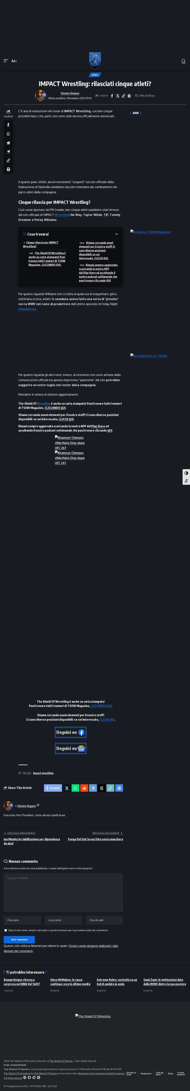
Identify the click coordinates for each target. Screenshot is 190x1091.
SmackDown (27, 309)
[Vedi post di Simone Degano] (40, 95)
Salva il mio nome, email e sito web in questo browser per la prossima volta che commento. (58, 930)
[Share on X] (117, 96)
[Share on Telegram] (8, 151)
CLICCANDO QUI (55, 408)
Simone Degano (70, 93)
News (95, 75)
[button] (7, 60)
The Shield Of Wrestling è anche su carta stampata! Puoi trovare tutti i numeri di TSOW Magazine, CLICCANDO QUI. (47, 258)
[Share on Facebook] (111, 96)
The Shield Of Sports (61, 1060)
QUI (109, 430)
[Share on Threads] (102, 788)
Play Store (98, 426)
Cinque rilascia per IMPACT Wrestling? (40, 244)
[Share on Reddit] (8, 142)
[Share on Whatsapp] (8, 133)
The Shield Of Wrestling (17, 1073)
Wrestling (62, 215)
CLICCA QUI (66, 419)
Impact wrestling (43, 773)
